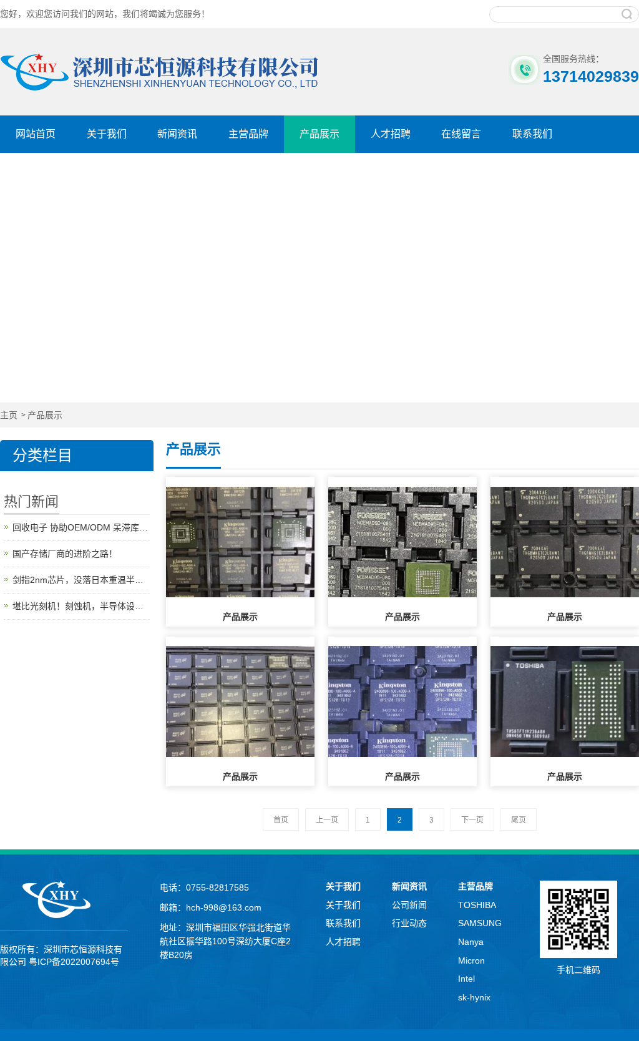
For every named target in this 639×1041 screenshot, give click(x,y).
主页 (8, 415)
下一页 (472, 820)
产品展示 (319, 134)
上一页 (327, 820)
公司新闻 (409, 905)
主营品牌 (248, 134)
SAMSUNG (480, 923)
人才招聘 (391, 134)
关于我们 (107, 134)
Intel (466, 979)
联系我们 (532, 134)
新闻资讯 (177, 134)
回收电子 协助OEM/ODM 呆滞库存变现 (81, 527)
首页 (280, 820)
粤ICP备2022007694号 (74, 962)
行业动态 (409, 923)
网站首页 (36, 134)
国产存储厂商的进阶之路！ (64, 554)
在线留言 (461, 134)
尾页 (518, 820)
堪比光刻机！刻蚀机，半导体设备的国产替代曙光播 (81, 606)
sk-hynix (474, 997)
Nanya (471, 942)
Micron (471, 960)
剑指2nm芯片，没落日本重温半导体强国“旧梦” (81, 580)
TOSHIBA (477, 905)
